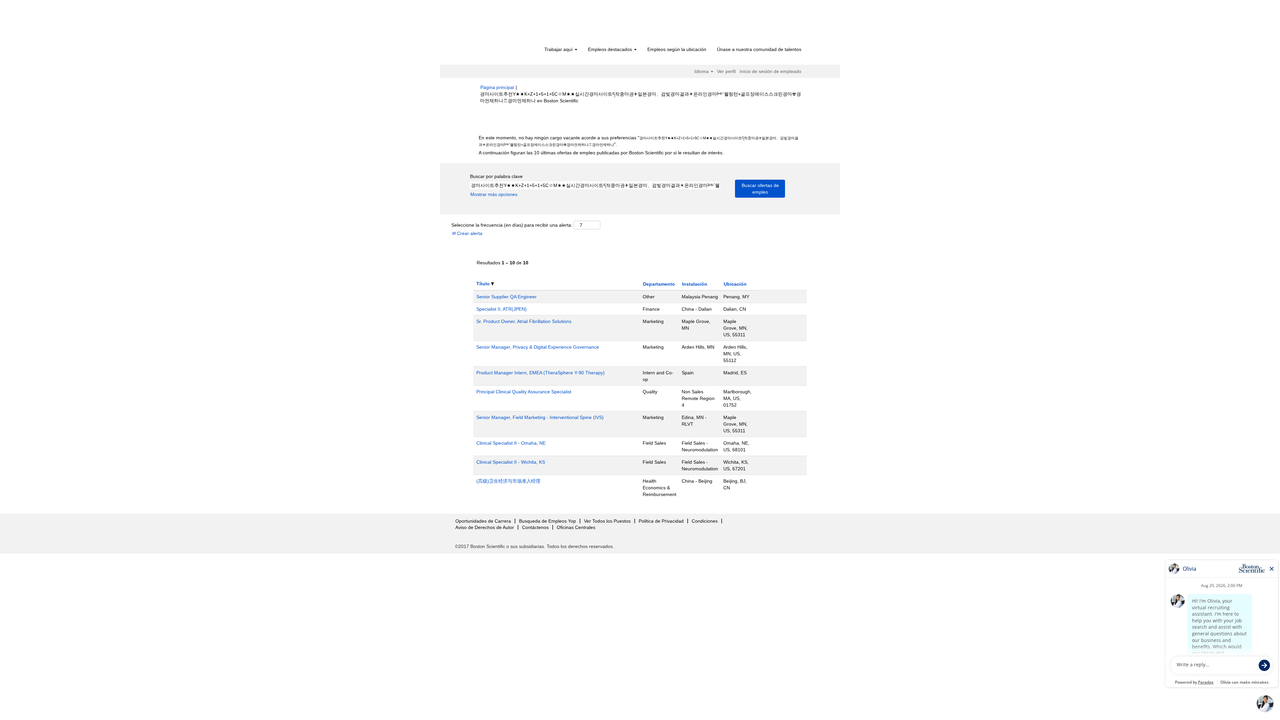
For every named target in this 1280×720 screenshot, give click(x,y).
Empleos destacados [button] (610, 49)
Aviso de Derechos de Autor (484, 527)
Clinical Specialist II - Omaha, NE (511, 443)
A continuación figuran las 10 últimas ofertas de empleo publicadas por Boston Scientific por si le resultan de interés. (601, 152)
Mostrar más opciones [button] (493, 194)
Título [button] (483, 283)
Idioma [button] (702, 71)
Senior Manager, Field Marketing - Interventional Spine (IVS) (540, 417)
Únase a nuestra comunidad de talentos (759, 49)
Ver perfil (726, 71)
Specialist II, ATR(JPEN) (501, 309)
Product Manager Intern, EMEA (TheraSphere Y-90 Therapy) (540, 372)
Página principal (497, 87)
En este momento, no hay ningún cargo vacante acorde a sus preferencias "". (638, 141)
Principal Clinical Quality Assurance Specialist (523, 391)
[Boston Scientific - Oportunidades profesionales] (518, 24)
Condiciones (705, 521)
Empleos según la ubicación (676, 49)
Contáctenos (535, 527)
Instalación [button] (694, 284)
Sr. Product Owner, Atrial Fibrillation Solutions (523, 321)
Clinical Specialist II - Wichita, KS (510, 462)
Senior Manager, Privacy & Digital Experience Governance (537, 347)
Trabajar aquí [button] (559, 49)
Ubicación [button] (735, 284)
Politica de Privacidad (661, 521)
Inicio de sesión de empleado (770, 71)
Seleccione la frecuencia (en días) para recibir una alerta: (511, 225)
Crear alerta (469, 233)
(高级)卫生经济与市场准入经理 (508, 481)
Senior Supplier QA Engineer (506, 296)
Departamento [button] (659, 284)
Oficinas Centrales (576, 527)
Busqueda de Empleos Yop (547, 521)
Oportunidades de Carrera (483, 521)
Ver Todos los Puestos (607, 521)
